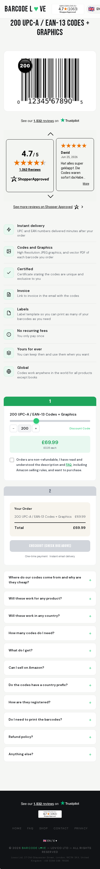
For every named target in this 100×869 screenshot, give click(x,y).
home (17, 828)
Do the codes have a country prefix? (38, 685)
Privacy (81, 828)
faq (30, 828)
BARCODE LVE (25, 9)
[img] (30, 162)
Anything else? (21, 754)
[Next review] (50, 196)
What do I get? (21, 650)
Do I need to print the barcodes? (35, 719)
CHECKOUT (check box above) (50, 546)
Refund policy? (21, 737)
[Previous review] (50, 134)
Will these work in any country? (34, 616)
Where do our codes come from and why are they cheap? (45, 579)
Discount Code (80, 428)
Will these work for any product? (35, 598)
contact (61, 828)
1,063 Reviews (30, 170)
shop (43, 828)
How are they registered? (29, 702)
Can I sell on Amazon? (26, 667)
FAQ (69, 465)
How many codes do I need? (31, 633)
